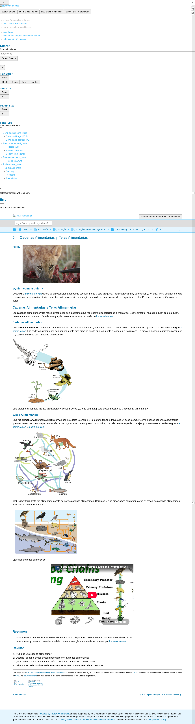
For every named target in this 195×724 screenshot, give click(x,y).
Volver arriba (18, 694)
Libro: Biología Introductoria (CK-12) (132, 229)
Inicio (25, 229)
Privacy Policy (65, 720)
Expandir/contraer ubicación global (180, 229)
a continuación (36, 427)
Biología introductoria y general (90, 229)
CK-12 (136, 673)
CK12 (17, 676)
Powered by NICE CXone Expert (54, 714)
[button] (10, 175)
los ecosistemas (104, 316)
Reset (4, 77)
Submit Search (9, 58)
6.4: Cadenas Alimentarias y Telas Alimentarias (46, 673)
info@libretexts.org (157, 720)
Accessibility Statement (104, 720)
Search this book (8, 49)
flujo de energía (33, 293)
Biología (61, 229)
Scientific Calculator (15, 154)
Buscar (17, 223)
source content (30, 676)
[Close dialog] (2, 203)
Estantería (43, 229)
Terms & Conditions (82, 720)
